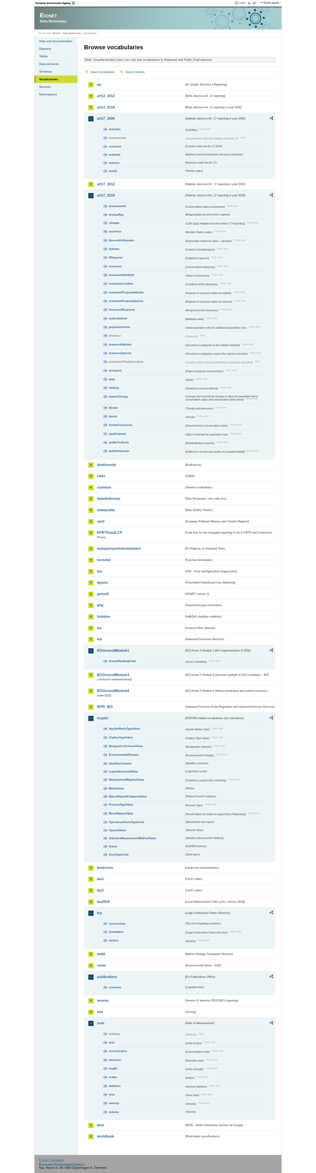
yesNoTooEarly (119, 442)
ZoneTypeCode (119, 854)
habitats (114, 249)
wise (100, 1125)
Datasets (45, 48)
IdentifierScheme (120, 763)
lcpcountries (117, 923)
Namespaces (48, 94)
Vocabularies (48, 79)
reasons (114, 162)
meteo (113, 1077)
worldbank (105, 1136)
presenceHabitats (120, 344)
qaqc (112, 379)
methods (114, 154)
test (100, 1012)
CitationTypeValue (121, 737)
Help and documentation (55, 41)
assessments (117, 206)
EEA (57, 3)
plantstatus (116, 931)
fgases (102, 582)
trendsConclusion (120, 425)
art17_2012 (106, 184)
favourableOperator (121, 240)
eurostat (103, 560)
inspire (102, 718)
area (111, 1042)
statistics (115, 1086)
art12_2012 (106, 96)
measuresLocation (121, 283)
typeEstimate (117, 433)
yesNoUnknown (119, 451)
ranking (114, 387)
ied (99, 639)
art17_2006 (106, 118)
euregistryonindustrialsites (119, 548)
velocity (114, 1103)
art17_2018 (106, 195)
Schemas (45, 71)
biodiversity (106, 465)
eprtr (101, 521)
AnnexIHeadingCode (122, 661)
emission (115, 1060)
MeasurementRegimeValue (126, 779)
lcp (99, 913)
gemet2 (103, 594)
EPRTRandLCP (109, 532)
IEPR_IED (105, 707)
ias (99, 628)
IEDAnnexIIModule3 (113, 675)
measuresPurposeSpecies (126, 301)
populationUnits (119, 327)
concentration (118, 1051)
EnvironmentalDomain (124, 754)
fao (99, 571)
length (113, 1068)
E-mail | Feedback (51, 1160)
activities (115, 129)
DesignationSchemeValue (126, 746)
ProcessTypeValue (121, 804)
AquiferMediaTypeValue (124, 728)
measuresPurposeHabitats (126, 292)
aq (99, 84)
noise (101, 965)
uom (100, 1023)
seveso (103, 1000)
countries (115, 146)
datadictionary (108, 498)
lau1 (100, 879)
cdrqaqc (114, 222)
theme (113, 846)
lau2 (100, 890)
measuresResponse (122, 309)
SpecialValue (117, 830)
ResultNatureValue (121, 813)
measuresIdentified (121, 275)
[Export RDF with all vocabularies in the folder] (271, 118)
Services (45, 86)
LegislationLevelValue (123, 771)
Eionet (56, 33)
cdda (101, 476)
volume (114, 1112)
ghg (100, 605)
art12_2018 (106, 107)
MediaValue (116, 788)
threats (113, 407)
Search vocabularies (103, 72)
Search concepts (135, 72)
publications (107, 977)
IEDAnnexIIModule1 (113, 650)
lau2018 (103, 902)
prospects (115, 370)
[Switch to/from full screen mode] (255, 3)
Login (242, 3)
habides (103, 616)
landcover (105, 868)
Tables (43, 56)
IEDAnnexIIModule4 (113, 691)
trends (113, 171)
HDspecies (116, 257)
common (104, 487)
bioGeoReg (116, 214)
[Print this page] (249, 3)
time (112, 1094)
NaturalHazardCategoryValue (128, 796)
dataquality (106, 510)
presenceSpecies (120, 353)
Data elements (49, 64)
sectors (113, 940)
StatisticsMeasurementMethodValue (132, 838)
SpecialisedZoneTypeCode (126, 822)
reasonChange (118, 396)
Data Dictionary (71, 33)
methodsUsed (118, 318)
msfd (101, 954)
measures (115, 266)
